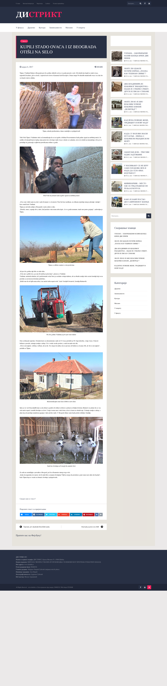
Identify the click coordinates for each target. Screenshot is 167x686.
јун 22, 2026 (128, 175)
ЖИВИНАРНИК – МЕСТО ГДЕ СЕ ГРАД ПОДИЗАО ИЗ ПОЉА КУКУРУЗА (136, 186)
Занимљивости (55, 27)
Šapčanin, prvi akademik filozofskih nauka (37, 527)
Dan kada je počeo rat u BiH (90, 527)
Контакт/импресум (28, 3)
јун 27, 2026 (128, 157)
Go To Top (149, 587)
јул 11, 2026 (128, 112)
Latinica (48, 3)
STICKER (70, 587)
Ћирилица (40, 3)
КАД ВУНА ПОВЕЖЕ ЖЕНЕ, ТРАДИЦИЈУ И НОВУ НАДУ (136, 121)
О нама (18, 3)
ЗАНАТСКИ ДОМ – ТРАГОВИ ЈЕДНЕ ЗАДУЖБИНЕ (136, 153)
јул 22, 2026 (128, 76)
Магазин (69, 27)
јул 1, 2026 (128, 144)
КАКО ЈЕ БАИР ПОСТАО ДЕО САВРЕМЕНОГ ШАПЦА (136, 200)
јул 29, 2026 (128, 61)
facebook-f (145, 3)
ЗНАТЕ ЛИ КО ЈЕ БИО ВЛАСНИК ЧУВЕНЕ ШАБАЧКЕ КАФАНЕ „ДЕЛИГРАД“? (133, 105)
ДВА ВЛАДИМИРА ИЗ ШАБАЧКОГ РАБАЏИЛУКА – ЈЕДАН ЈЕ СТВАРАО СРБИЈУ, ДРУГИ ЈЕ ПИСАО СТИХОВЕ (136, 87)
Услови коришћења (58, 3)
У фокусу (20, 27)
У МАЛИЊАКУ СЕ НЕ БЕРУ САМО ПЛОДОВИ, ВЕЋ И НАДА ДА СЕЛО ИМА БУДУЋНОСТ (136, 169)
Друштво (31, 27)
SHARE (99, 67)
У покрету (81, 27)
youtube (149, 3)
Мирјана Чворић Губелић (142, 61)
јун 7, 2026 (128, 204)
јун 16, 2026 (128, 191)
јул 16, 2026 (128, 94)
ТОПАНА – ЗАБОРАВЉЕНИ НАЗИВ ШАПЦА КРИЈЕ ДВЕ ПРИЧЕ (136, 55)
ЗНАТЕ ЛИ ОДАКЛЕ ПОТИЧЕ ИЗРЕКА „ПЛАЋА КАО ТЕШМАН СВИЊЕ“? (136, 71)
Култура (42, 27)
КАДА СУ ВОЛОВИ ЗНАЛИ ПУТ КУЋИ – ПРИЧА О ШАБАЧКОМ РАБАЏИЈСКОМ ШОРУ (136, 137)
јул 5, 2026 (128, 125)
